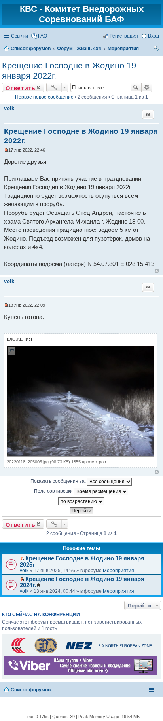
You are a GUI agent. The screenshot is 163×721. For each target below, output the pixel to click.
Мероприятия (118, 570)
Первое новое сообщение (44, 97)
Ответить (20, 88)
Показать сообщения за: (58, 481)
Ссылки (19, 36)
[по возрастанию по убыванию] (81, 501)
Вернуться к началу (157, 271)
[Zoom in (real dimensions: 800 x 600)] (80, 455)
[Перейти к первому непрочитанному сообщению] (22, 559)
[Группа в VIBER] (80, 673)
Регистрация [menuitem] (124, 36)
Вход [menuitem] (153, 36)
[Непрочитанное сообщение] (6, 150)
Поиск (136, 87)
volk (9, 108)
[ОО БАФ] (80, 653)
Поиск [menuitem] (156, 49)
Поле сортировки (54, 491)
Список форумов (31, 690)
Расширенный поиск (147, 87)
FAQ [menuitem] (42, 36)
